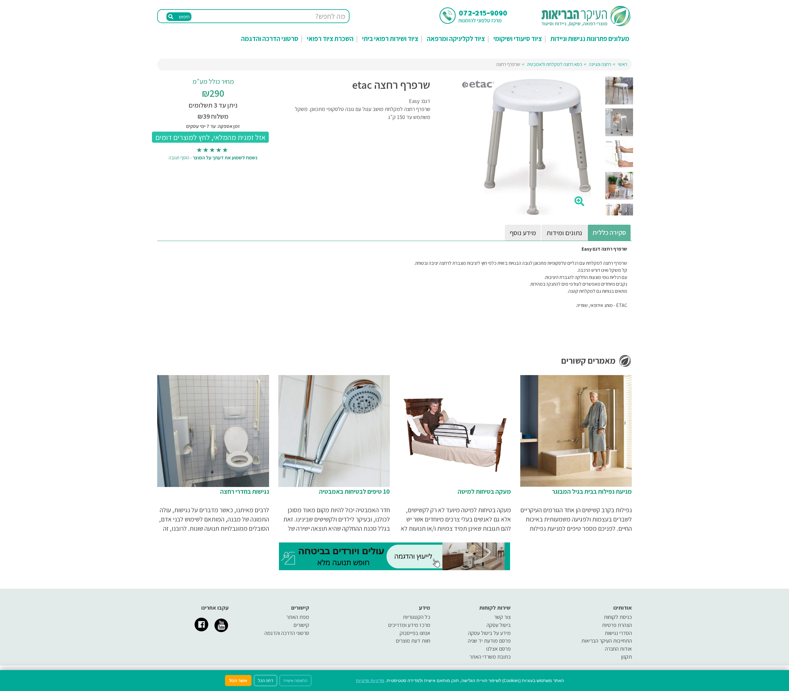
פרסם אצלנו (498, 648)
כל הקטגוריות (416, 616)
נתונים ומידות (564, 232)
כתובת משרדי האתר (490, 656)
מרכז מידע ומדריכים (409, 624)
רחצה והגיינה (600, 64)
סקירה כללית (609, 232)
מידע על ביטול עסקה (489, 632)
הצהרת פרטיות (617, 624)
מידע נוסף (523, 232)
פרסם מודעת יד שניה (489, 640)
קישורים (301, 624)
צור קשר (502, 616)
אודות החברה (618, 648)
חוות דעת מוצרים (413, 640)
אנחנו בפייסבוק (415, 632)
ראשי (622, 64)
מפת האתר (297, 616)
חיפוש (184, 17)
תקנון (626, 656)
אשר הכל (238, 680)
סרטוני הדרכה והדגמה (269, 38)
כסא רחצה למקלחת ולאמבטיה (554, 64)
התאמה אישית (295, 680)
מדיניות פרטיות (370, 680)
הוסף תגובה (179, 157)
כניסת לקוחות (618, 616)
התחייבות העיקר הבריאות (606, 640)
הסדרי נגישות (618, 632)
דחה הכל (265, 680)
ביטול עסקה (499, 624)
